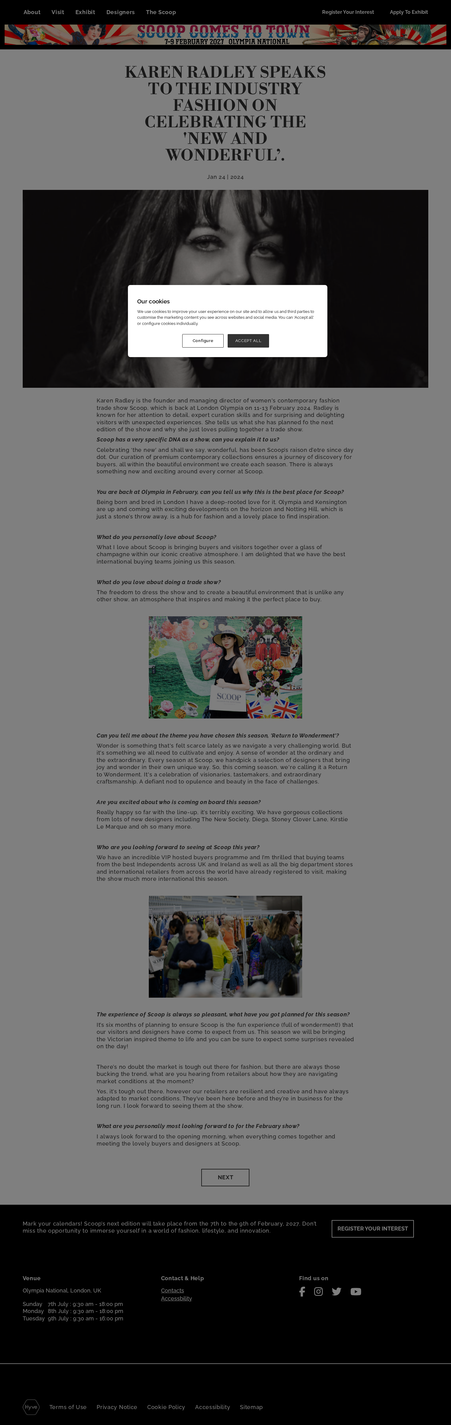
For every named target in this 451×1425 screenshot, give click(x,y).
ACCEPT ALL (248, 340)
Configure (203, 340)
